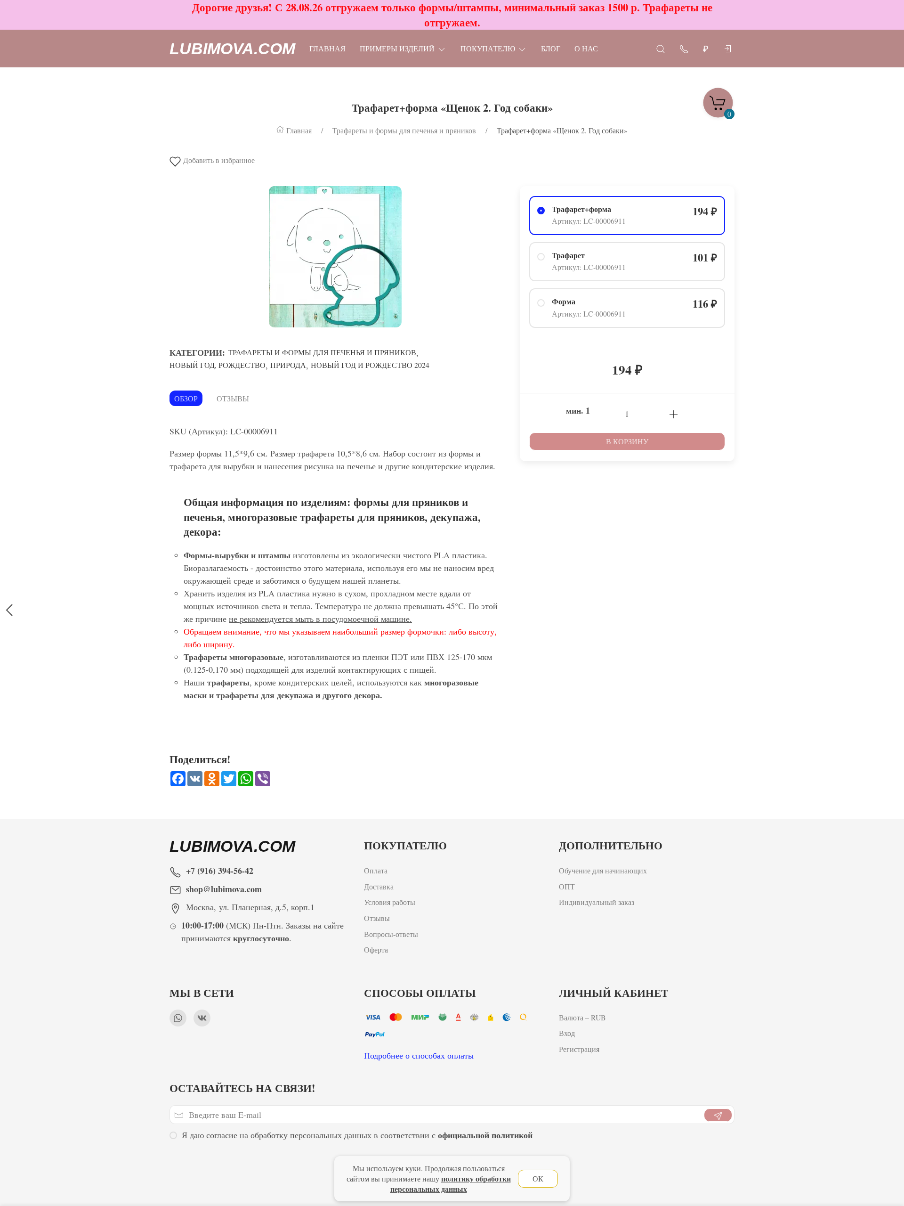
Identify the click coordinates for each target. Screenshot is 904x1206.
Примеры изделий (397, 48)
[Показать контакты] (684, 48)
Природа (288, 365)
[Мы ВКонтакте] (202, 1018)
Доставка (379, 886)
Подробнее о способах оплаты (419, 1055)
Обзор (186, 398)
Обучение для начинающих (604, 870)
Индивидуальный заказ (596, 902)
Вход (567, 1033)
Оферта (376, 949)
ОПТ (568, 886)
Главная (327, 48)
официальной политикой (485, 1135)
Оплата (375, 870)
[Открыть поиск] (660, 48)
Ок (538, 1178)
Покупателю (487, 48)
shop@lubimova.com (224, 889)
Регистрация (579, 1049)
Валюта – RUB (582, 1017)
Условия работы (389, 902)
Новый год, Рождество (218, 365)
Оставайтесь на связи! (242, 1088)
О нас (586, 48)
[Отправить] (718, 1115)
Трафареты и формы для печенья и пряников (322, 352)
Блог (550, 48)
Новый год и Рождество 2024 (370, 365)
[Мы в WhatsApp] (178, 1018)
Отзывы (233, 398)
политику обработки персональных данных (450, 1183)
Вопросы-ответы (391, 933)
